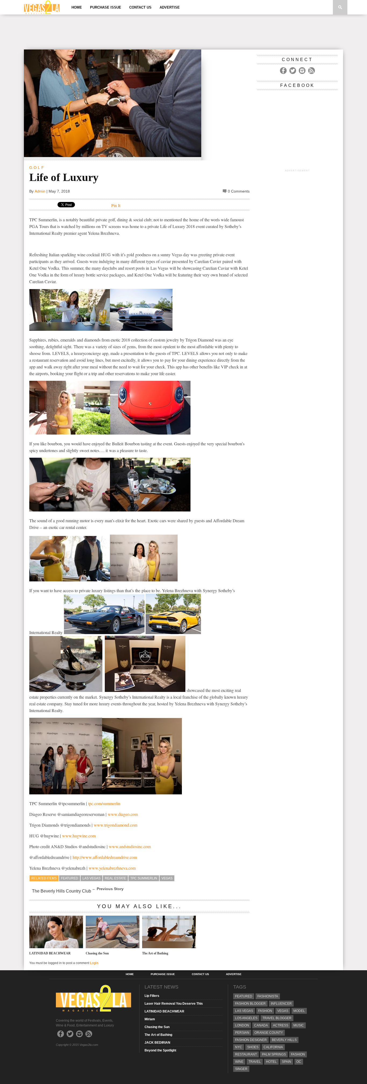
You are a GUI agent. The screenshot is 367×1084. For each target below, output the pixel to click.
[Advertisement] (183, 32)
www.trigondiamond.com (115, 825)
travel (255, 1062)
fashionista (267, 996)
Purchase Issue (105, 7)
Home (76, 7)
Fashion (265, 1011)
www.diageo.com (123, 814)
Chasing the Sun (97, 953)
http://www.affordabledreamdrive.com (105, 857)
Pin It (115, 205)
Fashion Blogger (250, 1003)
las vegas (91, 878)
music (298, 1025)
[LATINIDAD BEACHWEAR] (56, 946)
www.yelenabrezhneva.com (112, 868)
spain (286, 1062)
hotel (271, 1062)
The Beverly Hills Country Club (61, 891)
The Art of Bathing (155, 953)
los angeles (246, 1018)
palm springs (274, 1054)
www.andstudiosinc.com (130, 846)
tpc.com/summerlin (104, 803)
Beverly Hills (284, 1040)
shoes (252, 1047)
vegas (166, 878)
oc (298, 1062)
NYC (238, 1047)
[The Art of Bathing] (169, 946)
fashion (298, 1054)
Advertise (170, 7)
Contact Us (140, 7)
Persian (242, 1033)
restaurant (246, 1054)
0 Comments (239, 191)
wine (239, 1062)
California (273, 1047)
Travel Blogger (277, 1018)
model (299, 1011)
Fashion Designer (251, 1040)
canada (261, 1025)
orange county (268, 1033)
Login (94, 963)
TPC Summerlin (143, 878)
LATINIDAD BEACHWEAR (50, 953)
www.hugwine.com (79, 835)
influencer (281, 1003)
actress (280, 1025)
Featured (69, 878)
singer (241, 1069)
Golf (37, 167)
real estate (115, 878)
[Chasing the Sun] (112, 946)
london (242, 1025)
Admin (40, 191)
